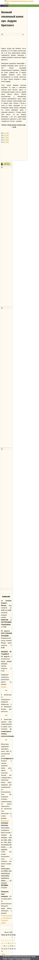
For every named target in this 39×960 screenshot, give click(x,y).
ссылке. (4, 687)
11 (4, 943)
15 (12, 943)
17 (2, 946)
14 (10, 943)
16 (15, 943)
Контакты (5, 821)
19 (6, 946)
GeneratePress (25, 959)
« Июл (3, 954)
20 (8, 946)
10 (2, 943)
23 (15, 946)
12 (6, 943)
